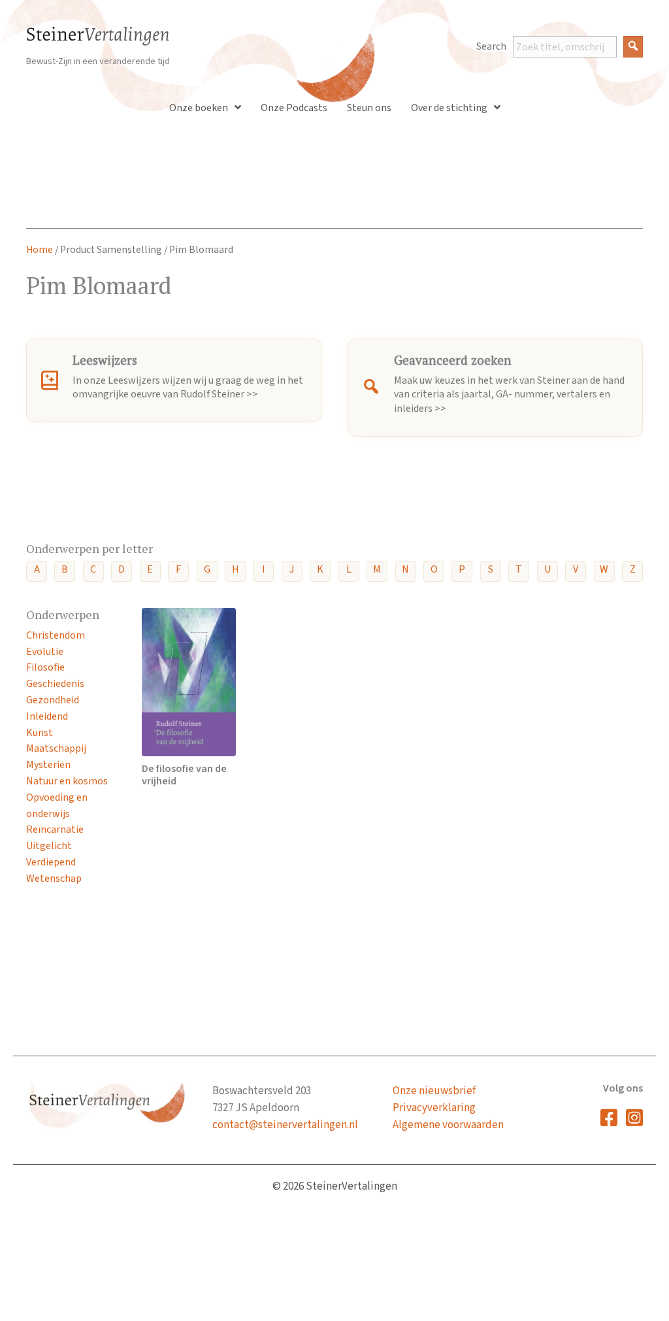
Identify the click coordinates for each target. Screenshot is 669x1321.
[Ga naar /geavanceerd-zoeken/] (495, 387)
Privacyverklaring (434, 1108)
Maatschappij (56, 748)
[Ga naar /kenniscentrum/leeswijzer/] (174, 380)
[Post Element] (188, 698)
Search (491, 46)
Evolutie (44, 651)
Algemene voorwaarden (448, 1125)
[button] (633, 47)
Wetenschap (54, 878)
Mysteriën (48, 765)
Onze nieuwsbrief (434, 1091)
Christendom (55, 635)
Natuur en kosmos (67, 781)
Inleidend (47, 716)
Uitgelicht (49, 846)
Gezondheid (52, 700)
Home (39, 249)
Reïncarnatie (55, 829)
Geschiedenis (55, 684)
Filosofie (45, 667)
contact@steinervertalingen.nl (285, 1125)
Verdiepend (51, 862)
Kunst (39, 733)
